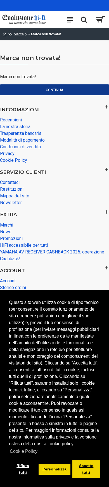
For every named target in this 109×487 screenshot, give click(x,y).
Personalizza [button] (54, 469)
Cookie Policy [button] (23, 451)
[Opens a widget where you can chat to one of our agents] (21, 469)
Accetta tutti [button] (86, 469)
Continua (54, 90)
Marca (19, 34)
